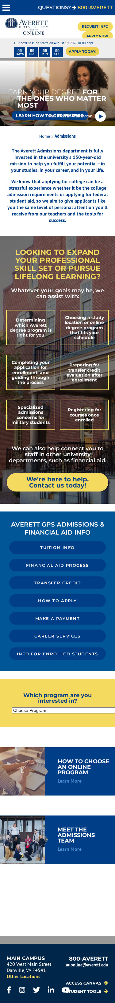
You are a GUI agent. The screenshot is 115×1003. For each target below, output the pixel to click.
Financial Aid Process (57, 565)
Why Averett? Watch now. (70, 116)
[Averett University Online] (27, 27)
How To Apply (57, 600)
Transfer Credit (57, 583)
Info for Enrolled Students (57, 654)
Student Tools (84, 991)
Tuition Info (57, 547)
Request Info (95, 26)
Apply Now (97, 36)
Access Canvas (84, 983)
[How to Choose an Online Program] (57, 771)
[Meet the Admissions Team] (57, 839)
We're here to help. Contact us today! (57, 482)
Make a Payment (57, 618)
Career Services (57, 636)
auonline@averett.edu (87, 965)
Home (44, 136)
